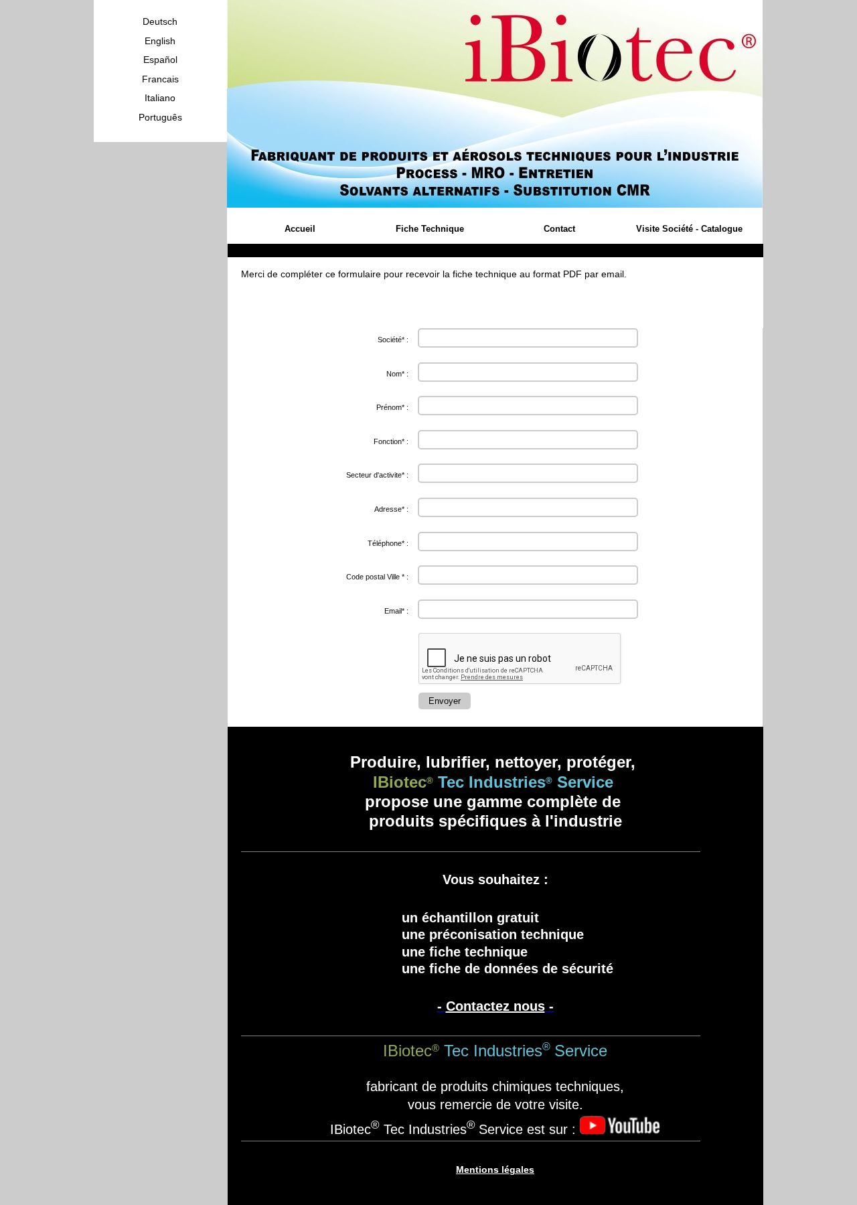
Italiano (160, 97)
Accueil (300, 229)
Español (160, 59)
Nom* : (397, 374)
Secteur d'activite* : (377, 475)
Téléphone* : (388, 543)
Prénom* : (392, 407)
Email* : (396, 611)
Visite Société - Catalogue (689, 229)
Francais (160, 79)
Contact (559, 229)
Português (160, 117)
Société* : (393, 340)
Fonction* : (391, 441)
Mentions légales (495, 1169)
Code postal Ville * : (377, 577)
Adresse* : (391, 509)
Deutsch (160, 21)
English (160, 41)
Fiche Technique (430, 229)
